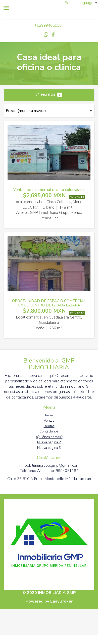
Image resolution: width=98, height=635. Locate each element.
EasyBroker (61, 601)
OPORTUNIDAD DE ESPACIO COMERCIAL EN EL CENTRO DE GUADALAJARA (49, 303)
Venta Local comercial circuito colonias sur (49, 189)
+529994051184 (49, 25)
